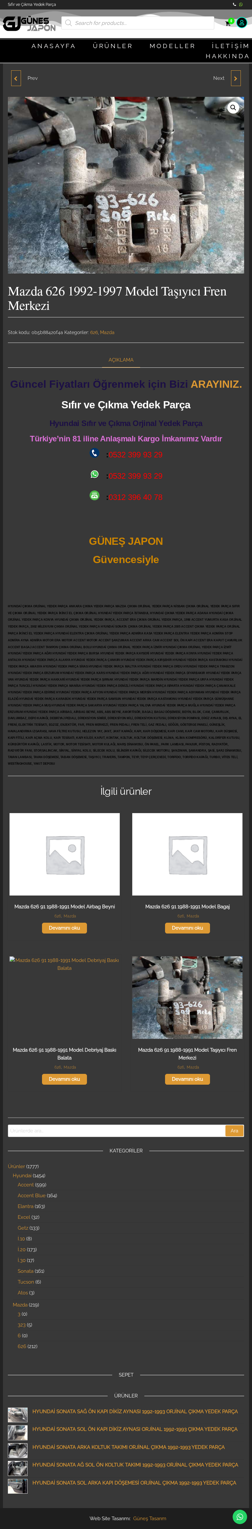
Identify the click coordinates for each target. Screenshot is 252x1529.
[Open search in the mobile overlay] (137, 22)
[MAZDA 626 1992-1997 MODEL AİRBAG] (236, 78)
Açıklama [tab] (121, 360)
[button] (233, 108)
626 (94, 332)
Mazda (107, 332)
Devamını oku (64, 928)
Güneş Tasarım (149, 1518)
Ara (234, 1131)
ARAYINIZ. (216, 384)
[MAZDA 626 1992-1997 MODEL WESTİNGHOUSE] (16, 78)
